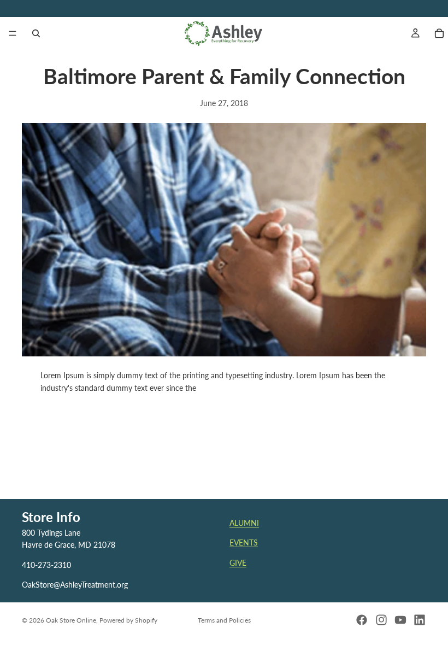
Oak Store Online (71, 620)
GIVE (237, 562)
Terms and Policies (224, 620)
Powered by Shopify (128, 620)
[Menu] (12, 33)
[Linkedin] (419, 619)
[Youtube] (400, 619)
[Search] (36, 33)
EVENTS (243, 542)
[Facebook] (361, 619)
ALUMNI (244, 522)
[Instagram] (381, 619)
